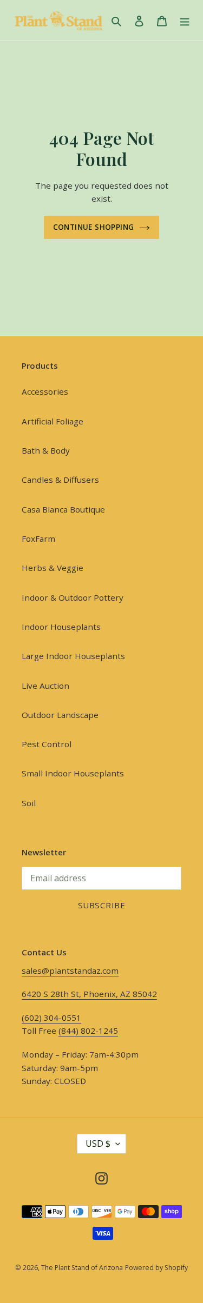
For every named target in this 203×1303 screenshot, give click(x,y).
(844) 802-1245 (88, 1030)
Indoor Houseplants (61, 626)
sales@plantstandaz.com (70, 970)
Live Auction (45, 685)
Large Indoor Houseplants (73, 655)
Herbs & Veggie (52, 567)
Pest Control (46, 744)
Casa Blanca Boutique (63, 509)
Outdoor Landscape (60, 714)
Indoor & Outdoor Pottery (72, 597)
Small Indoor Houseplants (73, 773)
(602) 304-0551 (51, 1017)
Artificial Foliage (52, 421)
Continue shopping (93, 227)
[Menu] (184, 20)
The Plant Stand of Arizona (82, 1267)
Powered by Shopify (156, 1267)
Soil (29, 802)
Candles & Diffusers (60, 479)
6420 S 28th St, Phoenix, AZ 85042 (89, 993)
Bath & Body (46, 450)
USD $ (98, 1143)
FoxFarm (38, 538)
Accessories (45, 391)
